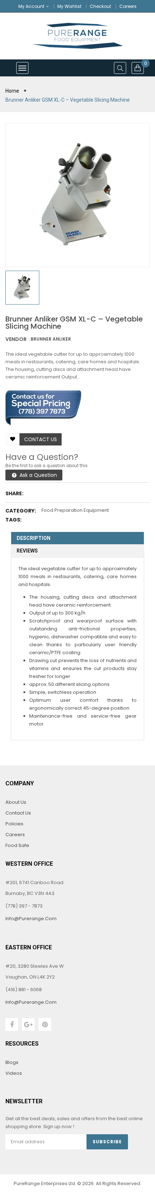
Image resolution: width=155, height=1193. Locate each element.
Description (33, 538)
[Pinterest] (45, 1024)
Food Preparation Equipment (75, 510)
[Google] (28, 1024)
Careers (128, 6)
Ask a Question (37, 475)
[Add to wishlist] (12, 439)
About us (15, 802)
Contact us (40, 439)
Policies (14, 823)
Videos (13, 1073)
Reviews (27, 550)
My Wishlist (69, 6)
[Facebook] (11, 1024)
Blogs (11, 1062)
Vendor (16, 339)
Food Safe (17, 845)
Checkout (100, 6)
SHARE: (14, 493)
